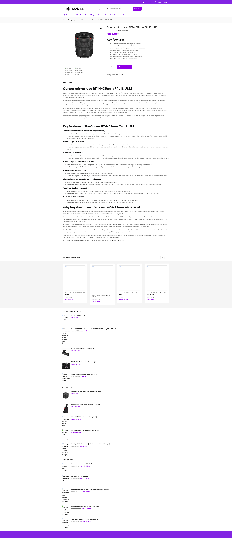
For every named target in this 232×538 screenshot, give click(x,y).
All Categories (116, 15)
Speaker (79, 15)
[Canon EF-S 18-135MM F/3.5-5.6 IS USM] (75, 266)
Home (64, 20)
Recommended (102, 15)
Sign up (144, 2)
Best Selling (90, 15)
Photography (71, 20)
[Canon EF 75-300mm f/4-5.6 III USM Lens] (102, 266)
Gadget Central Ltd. (118, 240)
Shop (125, 15)
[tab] (67, 83)
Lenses (79, 20)
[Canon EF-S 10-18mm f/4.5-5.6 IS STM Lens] (157, 266)
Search (137, 9)
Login (150, 2)
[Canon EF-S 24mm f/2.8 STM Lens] (129, 266)
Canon (84, 20)
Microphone (69, 15)
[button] (162, 2)
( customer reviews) (121, 31)
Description (67, 82)
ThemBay (133, 534)
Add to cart (125, 67)
